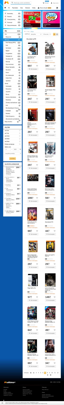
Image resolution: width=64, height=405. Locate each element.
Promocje (12, 22)
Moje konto (54, 3)
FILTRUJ (12, 158)
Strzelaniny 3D (12, 59)
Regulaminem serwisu (34, 402)
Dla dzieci (12, 70)
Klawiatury (12, 100)
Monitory (12, 113)
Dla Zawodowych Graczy (12, 108)
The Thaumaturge (9, 189)
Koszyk (46, 3)
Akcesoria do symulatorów (12, 119)
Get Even (8, 185)
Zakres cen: (8, 147)
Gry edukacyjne (12, 75)
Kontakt (5, 389)
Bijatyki (12, 50)
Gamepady (12, 86)
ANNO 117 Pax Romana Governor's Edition (10, 205)
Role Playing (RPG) (12, 42)
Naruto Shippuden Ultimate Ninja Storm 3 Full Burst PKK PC (32, 256)
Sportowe (12, 80)
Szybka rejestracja (46, 394)
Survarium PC (49, 222)
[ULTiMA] (6, 3)
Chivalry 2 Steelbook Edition (10, 194)
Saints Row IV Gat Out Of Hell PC (31, 222)
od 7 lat (7, 133)
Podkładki (11, 110)
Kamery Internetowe (12, 97)
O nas (5, 391)
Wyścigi (12, 61)
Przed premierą (12, 19)
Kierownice (12, 89)
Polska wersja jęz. (10, 144)
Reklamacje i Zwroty (27, 393)
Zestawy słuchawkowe (12, 102)
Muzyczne (12, 37)
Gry (12, 34)
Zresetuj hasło (45, 397)
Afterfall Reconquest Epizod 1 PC (50, 57)
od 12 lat (7, 136)
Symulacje (12, 48)
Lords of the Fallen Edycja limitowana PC (50, 354)
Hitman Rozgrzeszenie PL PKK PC (31, 124)
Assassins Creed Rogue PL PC (49, 156)
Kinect (12, 72)
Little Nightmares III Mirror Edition (10, 211)
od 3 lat (7, 130)
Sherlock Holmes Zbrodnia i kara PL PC (32, 354)
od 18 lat (7, 141)
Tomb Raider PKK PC (50, 90)
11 (55, 372)
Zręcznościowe (12, 64)
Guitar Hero (12, 78)
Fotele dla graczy (12, 116)
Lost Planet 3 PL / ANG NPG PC (31, 57)
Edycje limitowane (12, 25)
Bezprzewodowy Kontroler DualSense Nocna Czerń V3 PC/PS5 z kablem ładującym (10, 170)
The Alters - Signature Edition (10, 199)
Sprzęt (12, 83)
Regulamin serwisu (8, 395)
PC (12, 31)
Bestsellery (12, 13)
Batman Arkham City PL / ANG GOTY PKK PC (32, 157)
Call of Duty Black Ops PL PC (31, 90)
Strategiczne (12, 56)
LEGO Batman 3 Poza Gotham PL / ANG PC (32, 321)
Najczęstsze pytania (27, 391)
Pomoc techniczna (27, 392)
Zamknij (2, 403)
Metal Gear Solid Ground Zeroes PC (49, 189)
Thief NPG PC (31, 288)
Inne (12, 45)
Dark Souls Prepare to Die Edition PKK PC (50, 123)
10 (52, 372)
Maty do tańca (11, 121)
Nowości (12, 16)
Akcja (13, 39)
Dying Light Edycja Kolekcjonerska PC (32, 189)
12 (57, 372)
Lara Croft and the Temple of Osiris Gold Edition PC (50, 289)
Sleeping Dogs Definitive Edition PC (50, 321)
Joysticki (12, 91)
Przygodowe (12, 53)
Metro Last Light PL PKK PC (50, 255)
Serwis (24, 395)
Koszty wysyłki (26, 389)
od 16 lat (7, 138)
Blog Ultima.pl (45, 389)
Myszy (12, 94)
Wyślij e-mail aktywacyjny (48, 396)
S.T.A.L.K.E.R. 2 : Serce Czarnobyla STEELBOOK (10, 179)
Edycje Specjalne (12, 67)
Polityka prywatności (8, 393)
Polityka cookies (7, 392)
